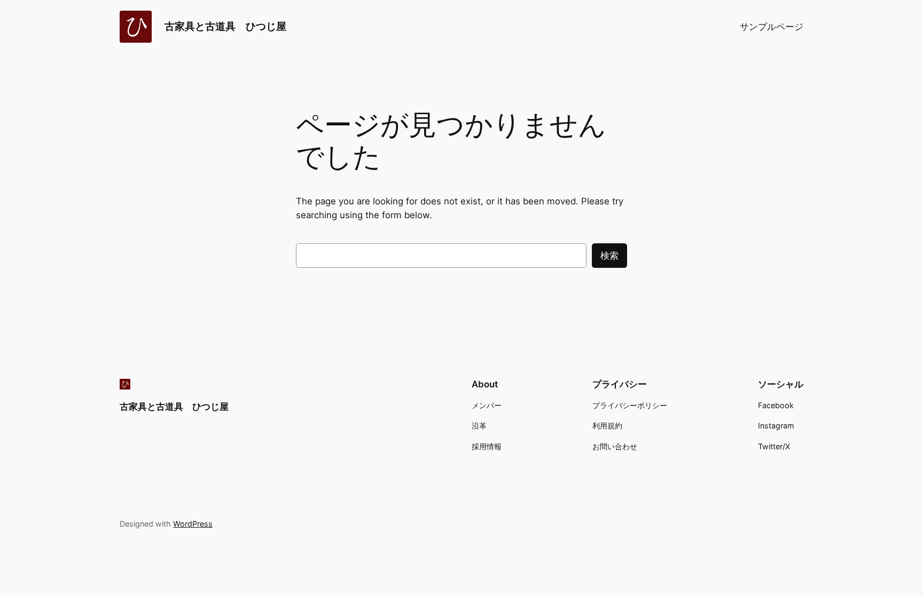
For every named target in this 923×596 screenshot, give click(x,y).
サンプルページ (771, 26)
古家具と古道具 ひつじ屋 (225, 26)
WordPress (193, 523)
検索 (609, 255)
